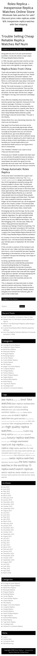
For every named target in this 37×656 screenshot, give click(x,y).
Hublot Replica (8, 362)
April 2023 (6, 493)
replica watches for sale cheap (11, 451)
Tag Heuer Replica (9, 384)
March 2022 (7, 521)
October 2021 (7, 532)
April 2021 (6, 545)
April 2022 (6, 519)
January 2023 (7, 500)
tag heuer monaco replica (9, 462)
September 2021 (8, 534)
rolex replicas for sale (26, 453)
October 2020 (7, 558)
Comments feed (8, 641)
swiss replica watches (21, 458)
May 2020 (6, 568)
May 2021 (6, 543)
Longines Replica (9, 369)
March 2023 (7, 496)
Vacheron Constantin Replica (13, 388)
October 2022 (7, 506)
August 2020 (7, 562)
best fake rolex (16, 400)
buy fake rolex (19, 412)
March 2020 (7, 573)
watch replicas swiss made (13, 472)
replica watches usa (28, 451)
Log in (5, 637)
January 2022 (7, 526)
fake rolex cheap (8, 421)
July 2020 (6, 564)
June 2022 (6, 515)
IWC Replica (7, 364)
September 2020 (8, 560)
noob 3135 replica (5, 441)
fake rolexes (16, 421)
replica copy (7, 448)
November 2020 (8, 556)
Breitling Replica (8, 356)
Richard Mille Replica (10, 379)
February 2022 (8, 523)
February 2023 (8, 498)
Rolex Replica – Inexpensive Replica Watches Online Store (19, 8)
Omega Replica (8, 371)
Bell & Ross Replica (9, 349)
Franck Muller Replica (10, 360)
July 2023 (6, 487)
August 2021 (7, 536)
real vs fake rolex (28, 445)
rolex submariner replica (21, 455)
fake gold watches (17, 418)
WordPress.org (8, 643)
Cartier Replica (8, 358)
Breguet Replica (8, 354)
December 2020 (8, 553)
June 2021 (6, 541)
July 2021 (6, 538)
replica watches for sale (23, 448)
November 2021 (8, 530)
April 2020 (6, 571)
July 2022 (6, 513)
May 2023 (6, 491)
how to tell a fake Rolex (17, 431)
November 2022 (8, 504)
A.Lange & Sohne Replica (11, 345)
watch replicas (24, 469)
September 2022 (8, 508)
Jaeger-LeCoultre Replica (11, 366)
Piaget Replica (8, 377)
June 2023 (6, 489)
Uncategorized (8, 386)
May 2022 (6, 517)
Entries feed (7, 639)
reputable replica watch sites (11, 453)
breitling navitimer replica (14, 410)
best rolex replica (15, 410)
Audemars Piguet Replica (11, 347)
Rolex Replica (13, 299)
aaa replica (7, 399)
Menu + (18, 30)
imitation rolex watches (19, 434)
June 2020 (6, 566)
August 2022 (7, 511)
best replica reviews (21, 403)
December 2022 (8, 502)
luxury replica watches (21, 437)
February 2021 (8, 549)
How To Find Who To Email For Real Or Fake (18, 317)
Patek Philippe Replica (10, 375)
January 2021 (7, 551)
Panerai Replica (8, 373)
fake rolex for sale (23, 421)
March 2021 (7, 547)
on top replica (16, 444)
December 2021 (8, 528)
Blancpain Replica (9, 351)
